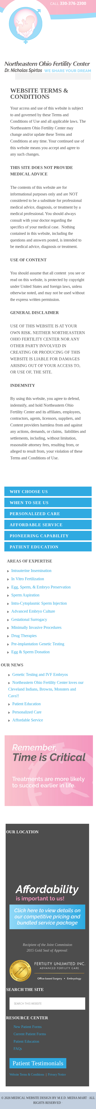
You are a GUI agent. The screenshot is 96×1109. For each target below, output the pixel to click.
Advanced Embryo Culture (33, 611)
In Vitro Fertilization (27, 579)
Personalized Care (35, 514)
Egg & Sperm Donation (30, 652)
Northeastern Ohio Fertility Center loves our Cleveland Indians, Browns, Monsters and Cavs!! (45, 689)
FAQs (18, 1049)
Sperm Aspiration (25, 595)
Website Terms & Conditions (26, 1074)
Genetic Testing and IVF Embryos (40, 674)
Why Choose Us (29, 491)
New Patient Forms (27, 1027)
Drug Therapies (24, 635)
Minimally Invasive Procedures (36, 627)
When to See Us (29, 502)
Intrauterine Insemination (31, 570)
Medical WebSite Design (31, 1098)
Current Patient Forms (30, 1034)
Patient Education (34, 547)
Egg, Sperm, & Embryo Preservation (41, 587)
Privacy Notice (57, 1074)
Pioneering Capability (39, 536)
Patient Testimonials (38, 1063)
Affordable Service (36, 525)
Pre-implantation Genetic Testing (37, 644)
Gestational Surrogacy (29, 619)
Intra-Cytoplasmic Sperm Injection (39, 603)
